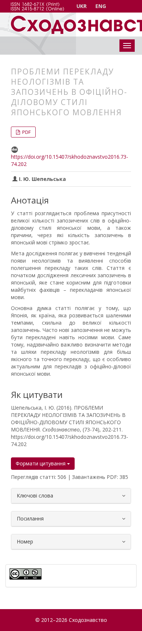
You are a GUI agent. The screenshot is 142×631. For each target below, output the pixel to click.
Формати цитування (41, 463)
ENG (100, 6)
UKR (81, 6)
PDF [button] (26, 132)
